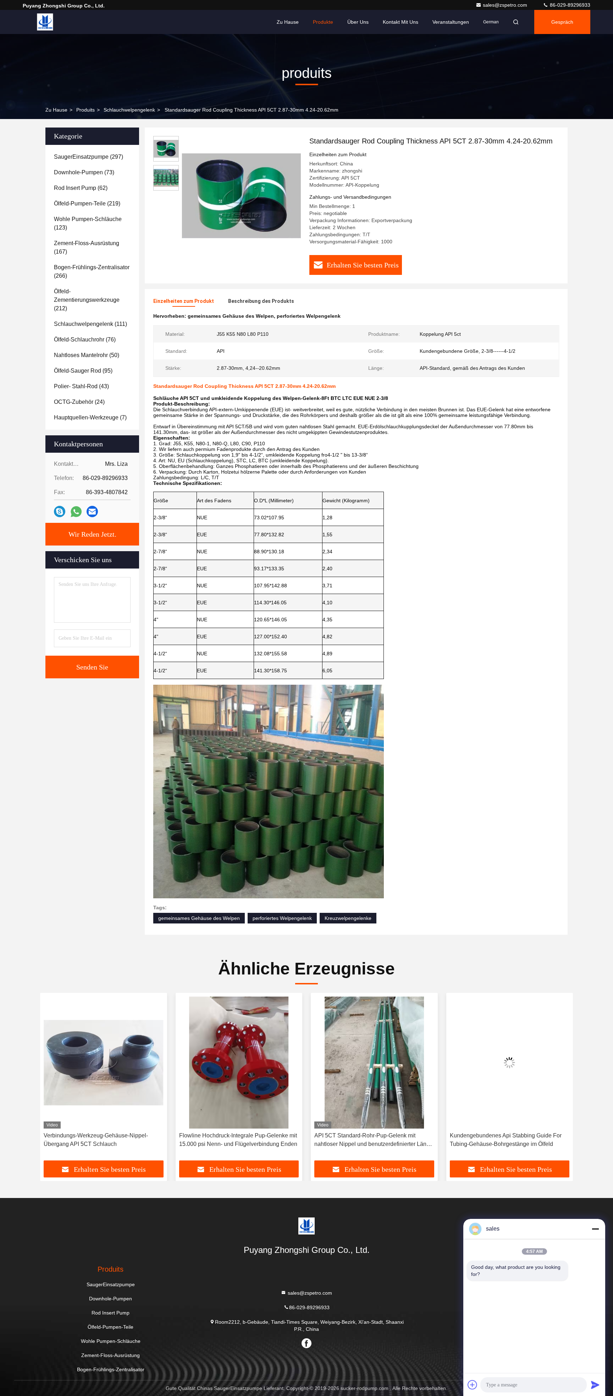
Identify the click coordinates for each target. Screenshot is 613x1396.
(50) (86, 355)
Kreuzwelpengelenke (348, 918)
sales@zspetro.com (506, 5)
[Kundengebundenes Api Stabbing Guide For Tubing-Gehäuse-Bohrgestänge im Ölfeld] (374, 1062)
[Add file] (472, 1384)
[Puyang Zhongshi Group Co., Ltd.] (45, 21)
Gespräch (562, 22)
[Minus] (595, 1229)
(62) (80, 188)
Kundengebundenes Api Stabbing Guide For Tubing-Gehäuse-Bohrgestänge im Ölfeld (370, 1139)
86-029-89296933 (569, 5)
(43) (81, 386)
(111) (90, 324)
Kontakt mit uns (400, 22)
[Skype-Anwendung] (59, 511)
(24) (79, 402)
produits (85, 110)
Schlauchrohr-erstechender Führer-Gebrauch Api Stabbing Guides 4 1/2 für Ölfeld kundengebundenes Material (506, 1140)
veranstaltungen (450, 22)
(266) (91, 271)
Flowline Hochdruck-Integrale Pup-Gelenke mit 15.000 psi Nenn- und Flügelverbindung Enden (103, 1139)
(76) (85, 340)
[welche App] (76, 511)
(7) (90, 417)
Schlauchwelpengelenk (129, 110)
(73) (84, 172)
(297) (88, 157)
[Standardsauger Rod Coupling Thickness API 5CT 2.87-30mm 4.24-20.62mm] (241, 195)
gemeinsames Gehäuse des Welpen (199, 918)
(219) (87, 203)
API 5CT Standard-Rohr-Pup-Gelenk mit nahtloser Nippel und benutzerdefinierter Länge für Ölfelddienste (238, 1140)
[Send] (595, 1384)
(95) (83, 371)
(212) (87, 299)
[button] (53, 1079)
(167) (86, 247)
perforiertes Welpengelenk (282, 918)
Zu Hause (288, 22)
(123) (88, 223)
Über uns (358, 22)
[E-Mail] (92, 511)
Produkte (323, 22)
